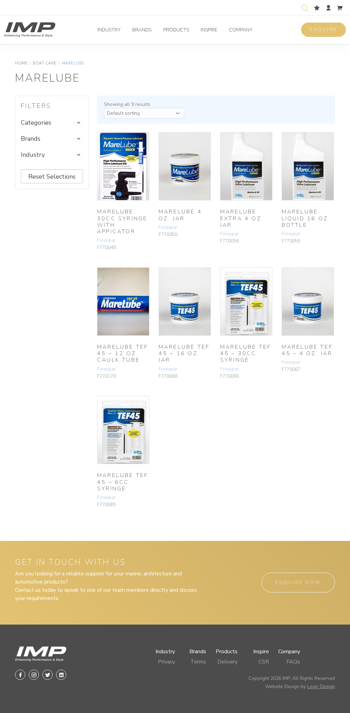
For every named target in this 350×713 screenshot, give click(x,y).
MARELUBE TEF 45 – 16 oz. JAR (184, 353)
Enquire (323, 29)
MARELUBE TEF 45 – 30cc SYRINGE (245, 353)
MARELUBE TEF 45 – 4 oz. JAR (307, 350)
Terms (198, 662)
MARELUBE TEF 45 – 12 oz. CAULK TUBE (122, 353)
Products (176, 30)
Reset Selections (52, 176)
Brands (141, 30)
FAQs (293, 662)
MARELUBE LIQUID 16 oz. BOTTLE (306, 218)
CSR (263, 662)
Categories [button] (36, 122)
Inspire (209, 30)
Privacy (166, 662)
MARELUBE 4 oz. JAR (180, 215)
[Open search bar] (304, 7)
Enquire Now (298, 582)
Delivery (227, 662)
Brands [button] (30, 139)
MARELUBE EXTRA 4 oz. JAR (242, 218)
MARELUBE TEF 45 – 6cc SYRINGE (122, 482)
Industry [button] (33, 155)
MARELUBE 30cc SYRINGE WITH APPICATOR (122, 221)
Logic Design (321, 686)
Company (241, 30)
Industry (109, 30)
